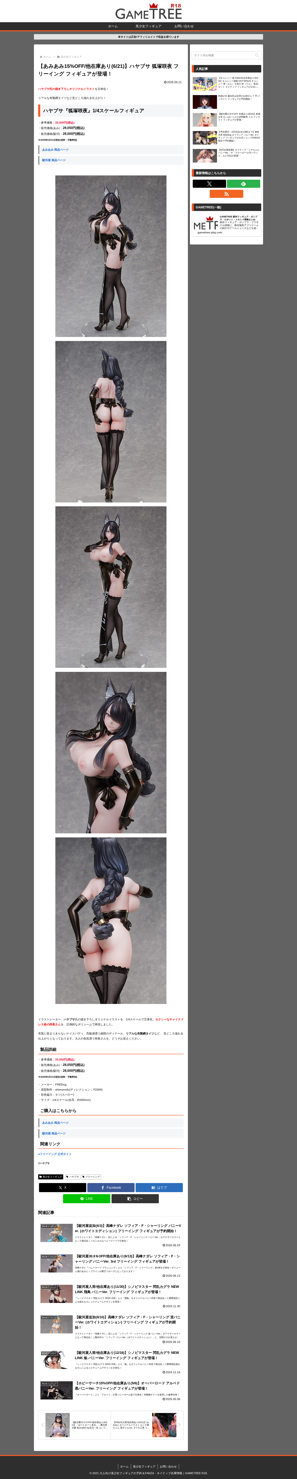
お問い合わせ (168, 1466)
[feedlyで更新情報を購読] (243, 184)
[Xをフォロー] (209, 184)
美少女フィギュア (52, 1176)
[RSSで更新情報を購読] (226, 194)
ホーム (124, 1466)
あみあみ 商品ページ (55, 149)
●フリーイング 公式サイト (55, 1154)
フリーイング (92, 1176)
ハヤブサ (74, 1176)
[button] (135, 1198)
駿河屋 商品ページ (54, 160)
